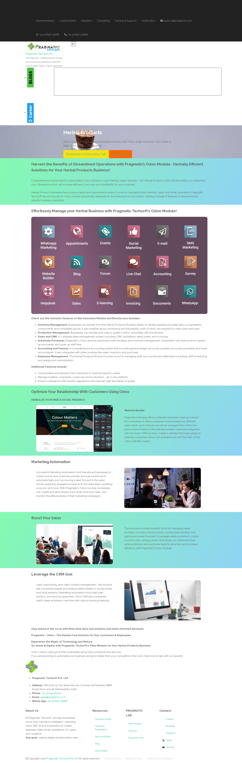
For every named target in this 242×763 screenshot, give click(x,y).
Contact (186, 74)
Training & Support (125, 20)
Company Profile (103, 719)
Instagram (170, 733)
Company (74, 74)
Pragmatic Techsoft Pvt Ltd (63, 758)
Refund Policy (134, 758)
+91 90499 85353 (51, 693)
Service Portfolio (103, 736)
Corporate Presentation (101, 728)
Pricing (147, 74)
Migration (86, 20)
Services (92, 74)
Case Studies (101, 751)
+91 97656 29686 (48, 34)
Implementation (45, 20)
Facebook (170, 726)
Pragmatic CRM (136, 737)
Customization (67, 20)
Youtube (169, 747)
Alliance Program (166, 74)
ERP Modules (134, 724)
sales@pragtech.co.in (52, 697)
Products (108, 74)
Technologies (129, 74)
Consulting (103, 20)
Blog (97, 743)
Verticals (132, 731)
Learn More (120, 154)
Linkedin (169, 719)
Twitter (168, 740)
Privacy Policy (113, 758)
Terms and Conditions (160, 758)
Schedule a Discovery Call (86, 154)
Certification (148, 20)
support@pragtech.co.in (177, 20)
